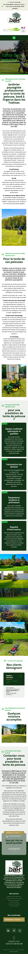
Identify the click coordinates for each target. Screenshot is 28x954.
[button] (14, 37)
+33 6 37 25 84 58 (14, 943)
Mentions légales (14, 951)
